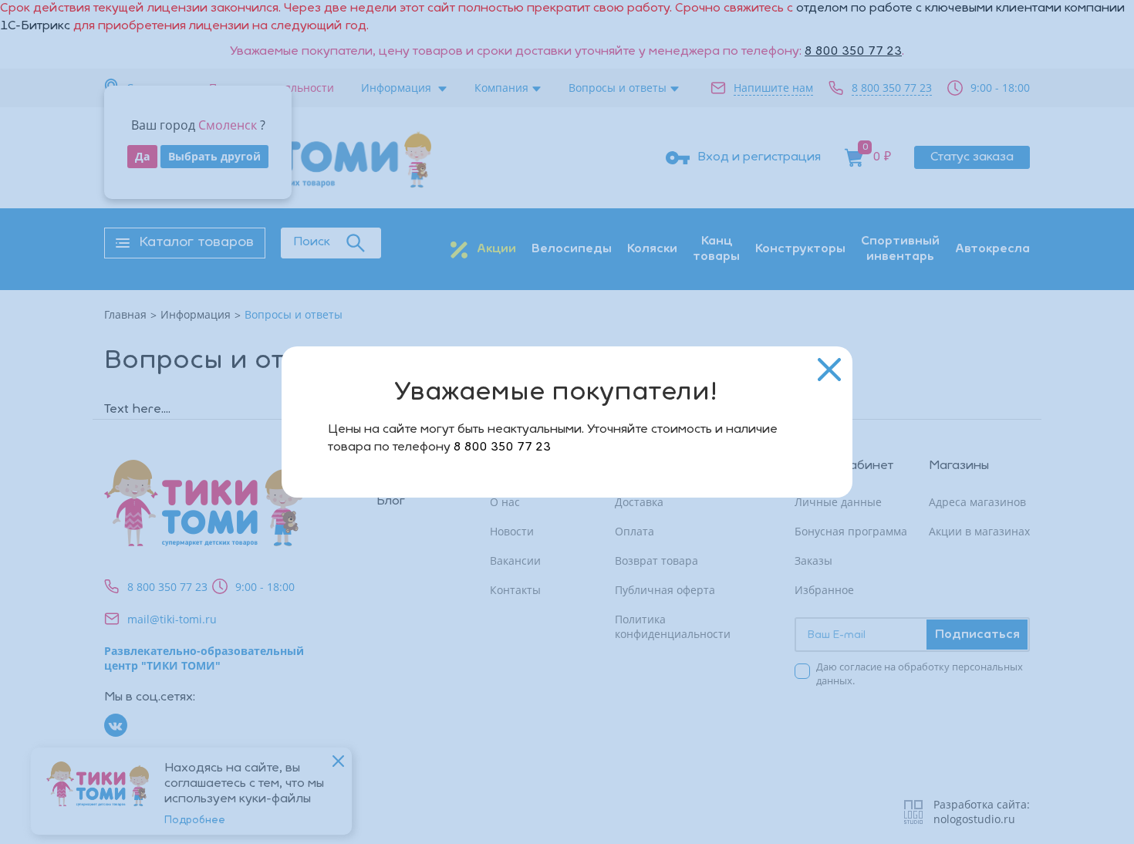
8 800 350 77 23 (502, 447)
